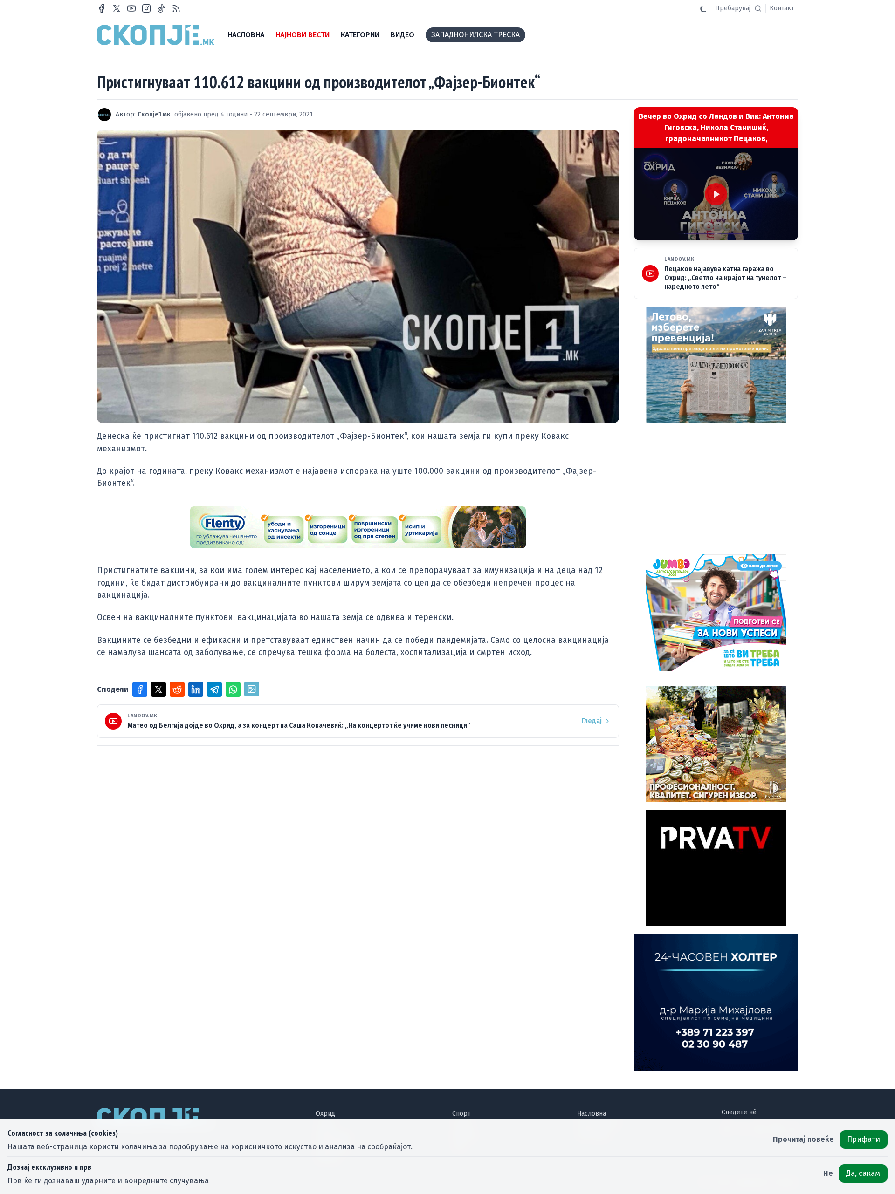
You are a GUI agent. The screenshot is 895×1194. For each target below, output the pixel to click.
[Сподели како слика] (251, 689)
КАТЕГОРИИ (360, 34)
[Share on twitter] (158, 689)
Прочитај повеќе (803, 1139)
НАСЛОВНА (245, 34)
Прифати (863, 1139)
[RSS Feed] (176, 8)
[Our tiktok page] (161, 8)
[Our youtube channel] (131, 8)
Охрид (325, 1114)
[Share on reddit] (177, 689)
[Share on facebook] (139, 689)
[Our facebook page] (101, 8)
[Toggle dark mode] (703, 8)
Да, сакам (863, 1173)
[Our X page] (116, 8)
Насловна (591, 1114)
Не (828, 1173)
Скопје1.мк (154, 114)
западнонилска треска (475, 34)
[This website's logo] (155, 35)
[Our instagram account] (146, 8)
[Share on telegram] (214, 689)
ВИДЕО (402, 34)
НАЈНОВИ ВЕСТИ (302, 34)
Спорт (461, 1114)
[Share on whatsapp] (233, 689)
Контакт (782, 8)
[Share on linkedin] (195, 689)
